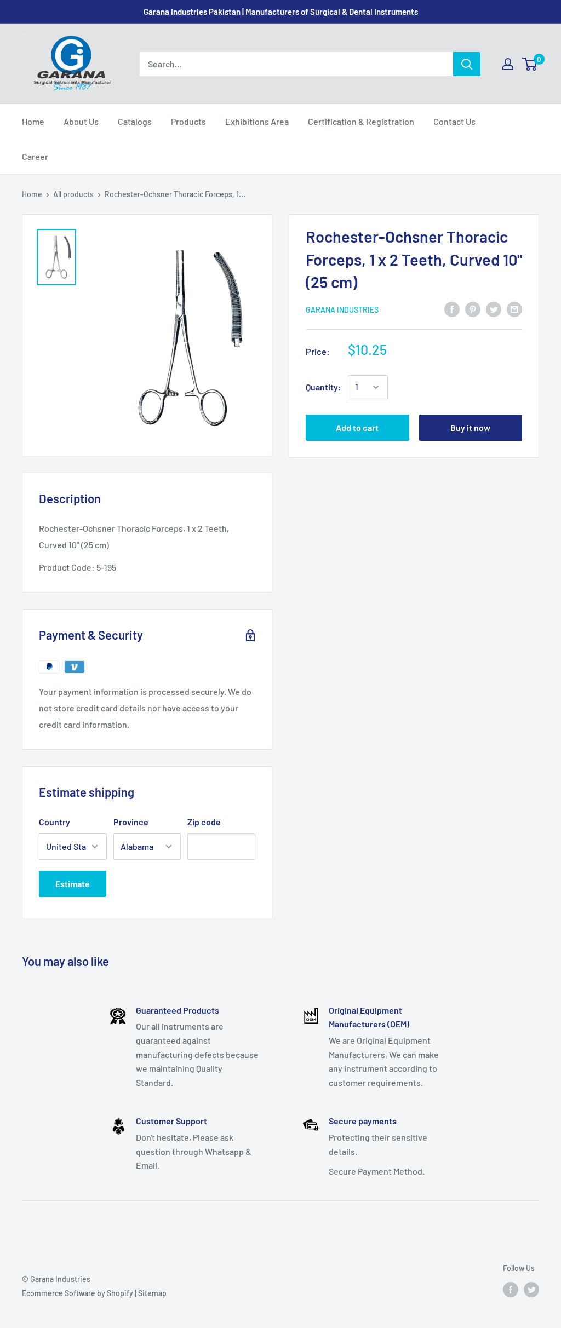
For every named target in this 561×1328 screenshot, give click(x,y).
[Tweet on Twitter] (493, 308)
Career (35, 156)
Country (54, 822)
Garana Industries (342, 309)
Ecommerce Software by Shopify (77, 1293)
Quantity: (323, 387)
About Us (81, 121)
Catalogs (135, 121)
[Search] (466, 64)
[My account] (507, 64)
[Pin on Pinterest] (472, 308)
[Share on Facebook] (452, 308)
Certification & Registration (361, 121)
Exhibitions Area (257, 121)
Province (130, 822)
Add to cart (357, 427)
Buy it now (470, 427)
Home (33, 121)
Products (188, 121)
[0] (530, 64)
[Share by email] (514, 308)
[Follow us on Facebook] (510, 1289)
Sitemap (152, 1293)
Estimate (72, 883)
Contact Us (454, 121)
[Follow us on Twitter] (531, 1289)
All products (73, 194)
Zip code (204, 822)
